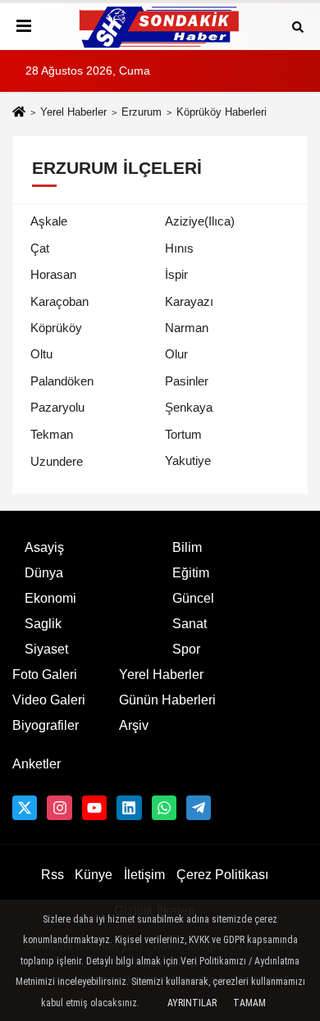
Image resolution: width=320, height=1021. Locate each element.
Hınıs (179, 248)
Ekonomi (50, 598)
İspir (176, 274)
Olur (176, 354)
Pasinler (186, 381)
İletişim (144, 875)
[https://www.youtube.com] (94, 807)
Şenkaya (189, 407)
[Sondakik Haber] (160, 26)
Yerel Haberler (73, 112)
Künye (93, 875)
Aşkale (48, 221)
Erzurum (141, 112)
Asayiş (44, 547)
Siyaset (46, 649)
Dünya (44, 573)
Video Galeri (48, 700)
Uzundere (56, 461)
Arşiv (134, 725)
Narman (186, 328)
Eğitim (190, 573)
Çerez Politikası (222, 875)
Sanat (189, 624)
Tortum (183, 434)
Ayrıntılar (192, 1003)
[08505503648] (164, 807)
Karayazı (189, 301)
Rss (52, 875)
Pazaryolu (57, 407)
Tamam (249, 1003)
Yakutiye (188, 460)
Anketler (36, 764)
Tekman (51, 434)
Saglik (43, 624)
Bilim (187, 547)
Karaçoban (59, 301)
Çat (39, 248)
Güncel (193, 598)
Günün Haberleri (167, 700)
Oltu (41, 354)
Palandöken (62, 381)
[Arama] (298, 26)
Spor (186, 649)
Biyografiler (45, 725)
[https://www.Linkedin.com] (129, 807)
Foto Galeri (44, 674)
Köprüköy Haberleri (221, 112)
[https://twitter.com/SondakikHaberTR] (24, 807)
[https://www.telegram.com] (198, 807)
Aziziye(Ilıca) (200, 221)
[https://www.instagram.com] (59, 807)
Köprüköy (56, 328)
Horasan (53, 274)
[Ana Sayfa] (18, 113)
